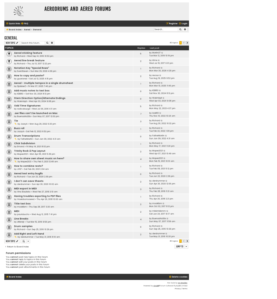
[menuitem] (24, 23)
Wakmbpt (22, 101)
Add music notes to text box (32, 90)
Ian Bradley (182, 283)
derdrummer (23, 184)
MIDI (16, 211)
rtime (154, 60)
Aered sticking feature (28, 53)
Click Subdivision (24, 143)
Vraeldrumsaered (25, 199)
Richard (21, 56)
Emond (20, 146)
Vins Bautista (23, 191)
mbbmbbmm (159, 211)
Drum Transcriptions (27, 135)
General (10, 37)
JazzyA (24, 123)
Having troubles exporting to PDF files (37, 196)
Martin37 (156, 52)
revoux (155, 75)
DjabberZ (21, 86)
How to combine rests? (28, 166)
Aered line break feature (29, 60)
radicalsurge (23, 108)
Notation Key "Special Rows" (31, 68)
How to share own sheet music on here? (39, 158)
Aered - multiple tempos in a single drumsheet (43, 83)
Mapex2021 (22, 154)
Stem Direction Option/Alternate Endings (39, 98)
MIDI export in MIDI (25, 188)
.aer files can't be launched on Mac (36, 113)
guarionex (22, 78)
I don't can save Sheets (28, 181)
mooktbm (22, 206)
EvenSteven (22, 71)
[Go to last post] (162, 52)
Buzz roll (19, 128)
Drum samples (23, 226)
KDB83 (20, 93)
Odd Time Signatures (27, 105)
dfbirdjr (20, 221)
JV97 (19, 169)
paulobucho (23, 214)
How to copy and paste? (29, 75)
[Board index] (23, 11)
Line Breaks (21, 218)
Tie (16, 120)
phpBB (156, 286)
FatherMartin (27, 139)
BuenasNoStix (24, 116)
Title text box (22, 203)
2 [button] (183, 42)
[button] (187, 43)
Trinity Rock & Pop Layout (29, 150)
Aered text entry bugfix (28, 173)
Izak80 (155, 113)
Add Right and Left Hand (29, 233)
